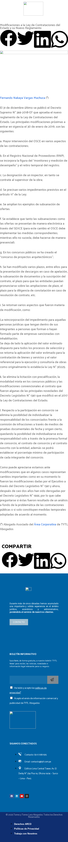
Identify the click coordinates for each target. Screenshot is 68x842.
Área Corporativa (45, 524)
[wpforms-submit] (52, 680)
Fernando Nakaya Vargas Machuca (22, 98)
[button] (8, 39)
